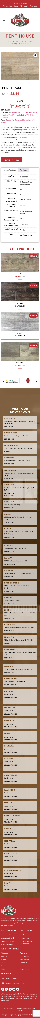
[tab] (10, 170)
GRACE (20, 333)
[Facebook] (2, 989)
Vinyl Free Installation (17, 115)
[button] (4, 20)
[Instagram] (6, 989)
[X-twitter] (10, 989)
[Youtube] (13, 989)
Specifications (10, 170)
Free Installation (17, 112)
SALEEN (20, 304)
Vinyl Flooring (18, 41)
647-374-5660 (11, 979)
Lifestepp (28, 112)
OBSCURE (20, 363)
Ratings (23, 170)
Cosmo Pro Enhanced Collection (18, 120)
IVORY (20, 274)
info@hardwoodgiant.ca (15, 983)
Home (9, 41)
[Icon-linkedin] (17, 989)
